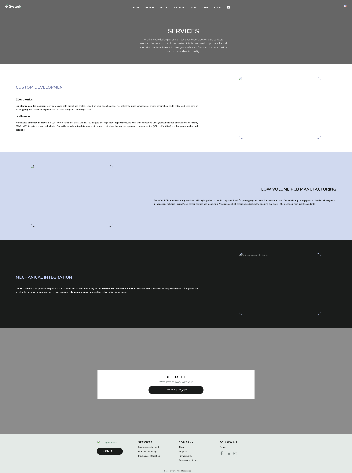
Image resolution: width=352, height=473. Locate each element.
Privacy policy (185, 456)
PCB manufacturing (147, 451)
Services (149, 7)
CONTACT (109, 451)
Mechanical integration (149, 456)
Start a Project (176, 390)
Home (136, 7)
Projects (179, 7)
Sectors (164, 7)
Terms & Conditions (188, 460)
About (193, 7)
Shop (205, 7)
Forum (217, 7)
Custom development (148, 447)
